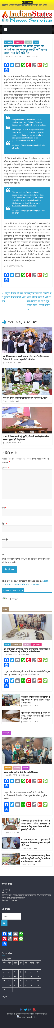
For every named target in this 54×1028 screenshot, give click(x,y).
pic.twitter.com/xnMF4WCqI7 (24, 206)
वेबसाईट (5, 539)
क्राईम (7, 645)
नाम (4, 507)
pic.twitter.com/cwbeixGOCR (23, 140)
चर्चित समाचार (16, 645)
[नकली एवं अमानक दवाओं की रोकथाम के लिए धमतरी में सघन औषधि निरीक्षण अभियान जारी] (11, 695)
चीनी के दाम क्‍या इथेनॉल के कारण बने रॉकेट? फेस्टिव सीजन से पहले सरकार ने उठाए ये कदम (35, 715)
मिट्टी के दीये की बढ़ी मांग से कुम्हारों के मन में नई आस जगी (14, 297)
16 (4, 980)
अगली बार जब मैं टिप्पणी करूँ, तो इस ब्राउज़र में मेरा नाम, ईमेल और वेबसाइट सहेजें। (26, 560)
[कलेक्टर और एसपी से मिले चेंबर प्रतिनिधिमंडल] (27, 738)
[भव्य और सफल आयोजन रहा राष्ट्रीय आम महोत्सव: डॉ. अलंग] (27, 369)
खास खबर (8, 768)
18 (15, 980)
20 (26, 980)
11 (15, 976)
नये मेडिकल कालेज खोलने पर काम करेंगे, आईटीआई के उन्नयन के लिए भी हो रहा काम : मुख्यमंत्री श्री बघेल (26, 358)
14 (31, 976)
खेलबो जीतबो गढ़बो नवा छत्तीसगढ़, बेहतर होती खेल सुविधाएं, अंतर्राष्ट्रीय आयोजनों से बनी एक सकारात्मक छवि (35, 858)
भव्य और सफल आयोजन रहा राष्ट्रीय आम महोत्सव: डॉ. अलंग (25, 397)
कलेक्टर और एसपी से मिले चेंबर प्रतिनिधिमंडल (21, 772)
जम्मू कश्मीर (8, 42)
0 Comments (34, 56)
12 (21, 976)
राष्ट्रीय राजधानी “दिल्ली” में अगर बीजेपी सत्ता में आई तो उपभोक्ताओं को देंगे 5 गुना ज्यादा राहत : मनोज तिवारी (39, 301)
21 (31, 980)
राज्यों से (28, 42)
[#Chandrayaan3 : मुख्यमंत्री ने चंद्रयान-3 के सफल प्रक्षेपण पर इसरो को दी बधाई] (11, 838)
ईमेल (4, 523)
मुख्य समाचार (19, 42)
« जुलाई (4, 996)
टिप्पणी (5, 467)
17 (9, 980)
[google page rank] (27, 1017)
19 (21, 980)
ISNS (24, 56)
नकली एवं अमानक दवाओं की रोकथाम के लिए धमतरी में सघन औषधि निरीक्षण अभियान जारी (35, 699)
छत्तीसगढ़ (26, 645)
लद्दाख (36, 42)
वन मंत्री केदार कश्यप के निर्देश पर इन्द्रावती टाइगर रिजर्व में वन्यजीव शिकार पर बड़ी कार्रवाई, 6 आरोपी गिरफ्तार (27, 650)
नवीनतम (25, 768)
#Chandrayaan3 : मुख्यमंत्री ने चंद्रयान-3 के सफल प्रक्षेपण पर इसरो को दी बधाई (35, 842)
